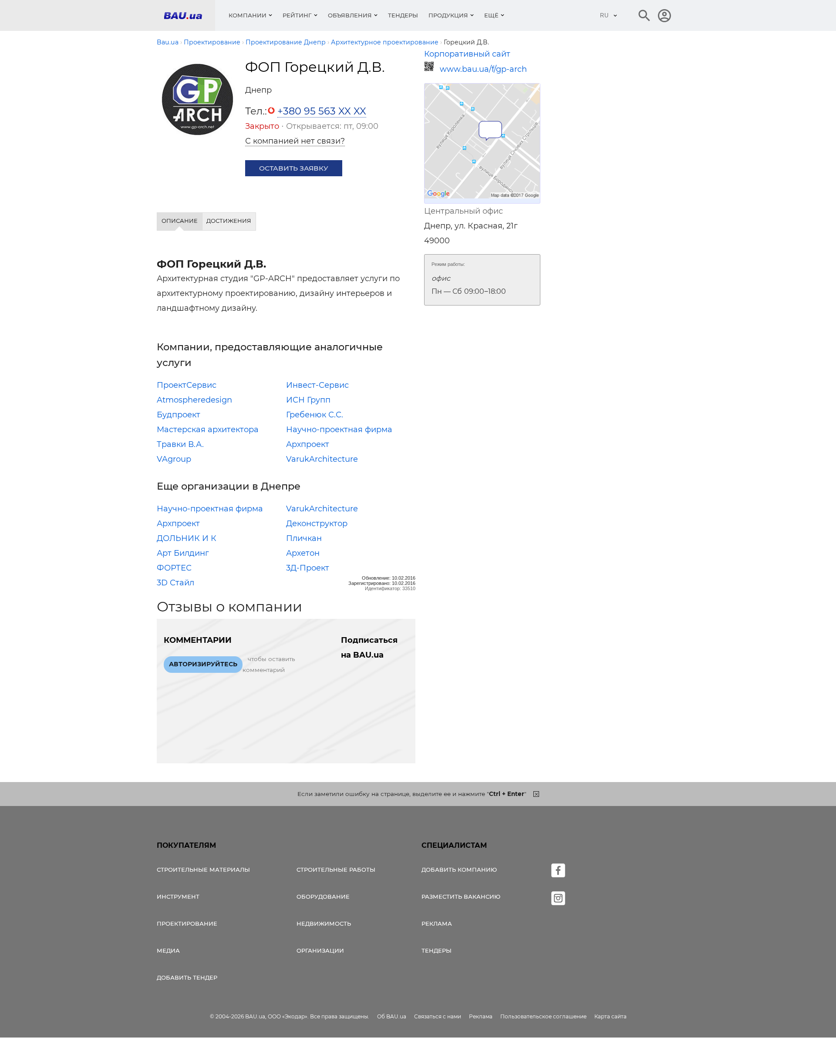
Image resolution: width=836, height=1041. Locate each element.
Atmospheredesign (194, 400)
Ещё (491, 15)
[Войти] (664, 16)
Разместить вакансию (460, 896)
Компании (247, 15)
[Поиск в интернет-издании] (644, 16)
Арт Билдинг (183, 553)
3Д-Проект (307, 568)
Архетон (303, 553)
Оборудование (323, 896)
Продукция (448, 15)
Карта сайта (610, 1016)
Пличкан (304, 538)
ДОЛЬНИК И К (186, 538)
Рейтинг (297, 15)
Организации (320, 950)
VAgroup (174, 459)
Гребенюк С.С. (314, 415)
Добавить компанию (459, 869)
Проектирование (187, 923)
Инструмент (178, 896)
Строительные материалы (203, 869)
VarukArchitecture (322, 459)
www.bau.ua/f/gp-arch (483, 69)
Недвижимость (324, 923)
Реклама (436, 923)
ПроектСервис (186, 385)
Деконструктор (316, 523)
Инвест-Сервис (317, 385)
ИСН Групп (308, 400)
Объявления (350, 15)
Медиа (168, 950)
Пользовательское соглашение (543, 1016)
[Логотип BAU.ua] (189, 15)
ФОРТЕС (174, 568)
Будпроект (178, 415)
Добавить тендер (187, 977)
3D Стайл (175, 583)
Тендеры (403, 15)
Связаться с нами (437, 1016)
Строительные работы (336, 869)
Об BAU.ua (391, 1016)
